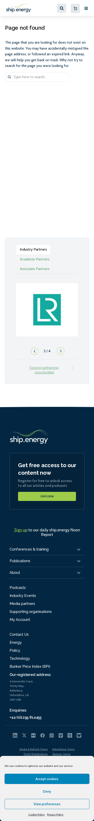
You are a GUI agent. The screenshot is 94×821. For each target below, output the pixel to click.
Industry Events (23, 595)
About (15, 572)
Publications (20, 561)
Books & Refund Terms (34, 749)
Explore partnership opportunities (44, 370)
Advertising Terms (63, 749)
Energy (16, 642)
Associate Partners (35, 269)
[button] (34, 352)
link (47, 305)
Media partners (22, 603)
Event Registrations (36, 754)
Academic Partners (35, 259)
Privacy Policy (55, 814)
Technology (20, 658)
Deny (47, 791)
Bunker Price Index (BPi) (30, 666)
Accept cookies (47, 779)
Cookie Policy (36, 814)
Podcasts (18, 587)
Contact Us (19, 634)
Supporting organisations (31, 611)
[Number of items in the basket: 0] (75, 8)
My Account (20, 619)
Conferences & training (29, 549)
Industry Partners (33, 249)
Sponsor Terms (61, 754)
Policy (15, 650)
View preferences (47, 804)
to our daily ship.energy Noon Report (47, 532)
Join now (47, 496)
